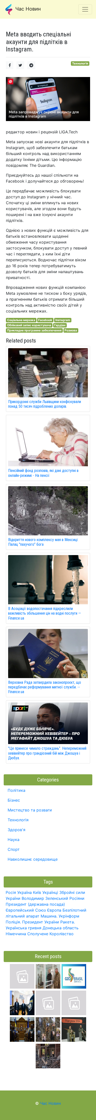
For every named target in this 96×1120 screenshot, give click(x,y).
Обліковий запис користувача (29, 325)
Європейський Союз (26, 910)
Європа (54, 910)
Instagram (62, 320)
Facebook (45, 320)
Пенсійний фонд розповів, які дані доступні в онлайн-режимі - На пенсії (43, 473)
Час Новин (27, 9)
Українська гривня (23, 927)
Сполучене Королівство (50, 933)
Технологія (80, 63)
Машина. (49, 916)
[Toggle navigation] (85, 9)
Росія (11, 892)
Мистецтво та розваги (30, 810)
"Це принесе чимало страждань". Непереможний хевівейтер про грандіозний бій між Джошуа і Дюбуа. (47, 753)
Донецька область (61, 927)
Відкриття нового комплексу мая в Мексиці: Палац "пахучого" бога (43, 542)
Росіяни (76, 898)
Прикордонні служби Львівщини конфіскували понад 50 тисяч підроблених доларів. (44, 404)
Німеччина (16, 933)
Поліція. (13, 921)
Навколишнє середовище (33, 859)
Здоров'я (16, 829)
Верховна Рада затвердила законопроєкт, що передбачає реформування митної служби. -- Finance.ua (44, 687)
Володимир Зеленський (45, 898)
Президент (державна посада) (35, 904)
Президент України (40, 921)
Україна (24, 892)
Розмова (70, 330)
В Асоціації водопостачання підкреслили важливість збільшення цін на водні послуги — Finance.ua (44, 613)
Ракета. (67, 921)
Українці (50, 892)
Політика (16, 790)
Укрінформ (69, 916)
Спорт (14, 849)
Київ (37, 892)
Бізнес (14, 800)
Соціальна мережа (21, 320)
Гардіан (59, 325)
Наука (13, 839)
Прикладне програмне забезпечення (34, 330)
